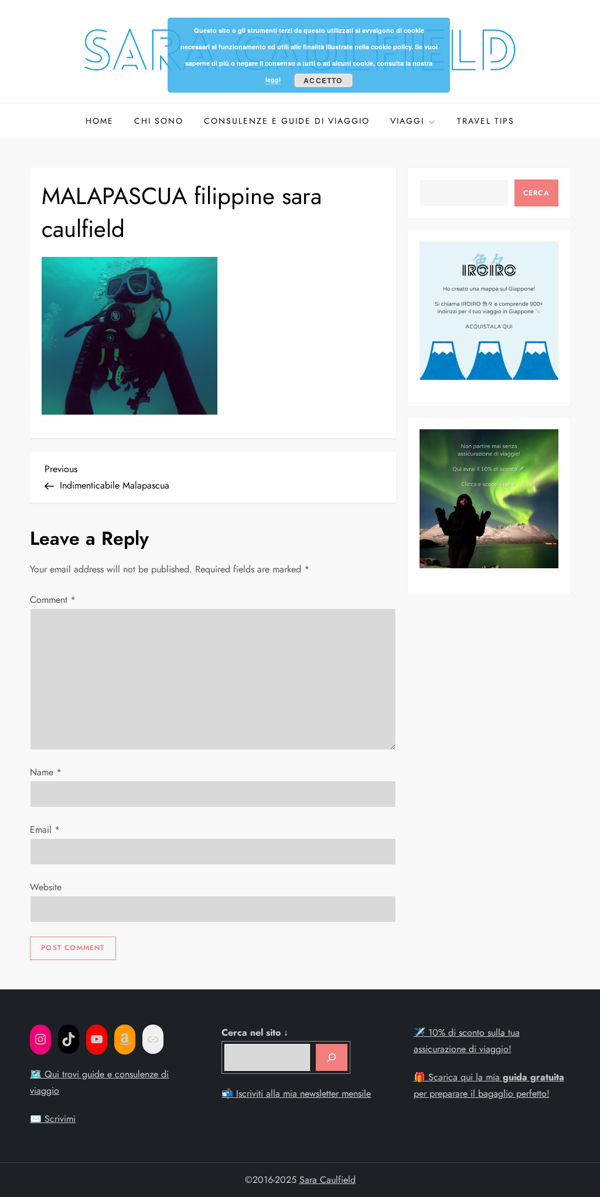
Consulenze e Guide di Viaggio (287, 121)
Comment (53, 599)
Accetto (323, 80)
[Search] (331, 1057)
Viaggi (407, 121)
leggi (273, 79)
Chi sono (158, 121)
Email (45, 829)
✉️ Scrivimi (53, 1118)
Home (100, 121)
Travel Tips (485, 121)
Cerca (536, 193)
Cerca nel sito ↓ (254, 1032)
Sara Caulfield (327, 1179)
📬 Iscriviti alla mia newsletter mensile (296, 1093)
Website (46, 887)
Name (46, 772)
